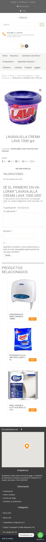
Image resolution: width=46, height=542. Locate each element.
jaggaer (37, 67)
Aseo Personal (27, 149)
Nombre (7, 231)
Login (24, 11)
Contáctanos (8, 491)
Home (4, 56)
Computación (7, 61)
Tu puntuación (9, 207)
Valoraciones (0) (23, 168)
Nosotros (14, 56)
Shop (12, 76)
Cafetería (6, 67)
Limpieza (18, 67)
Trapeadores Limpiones (12, 522)
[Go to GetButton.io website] (40, 539)
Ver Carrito (23, 2)
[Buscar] (42, 25)
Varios (5, 518)
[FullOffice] (23, 17)
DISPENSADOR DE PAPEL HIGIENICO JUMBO (16, 316)
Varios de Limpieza (25, 76)
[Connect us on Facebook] (22, 429)
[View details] (23, 293)
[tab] (23, 168)
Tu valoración (10, 211)
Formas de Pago (9, 498)
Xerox (5, 513)
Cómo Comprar (9, 495)
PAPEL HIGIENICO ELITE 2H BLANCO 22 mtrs (17, 407)
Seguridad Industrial (25, 61)
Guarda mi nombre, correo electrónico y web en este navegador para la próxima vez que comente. (21, 249)
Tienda (32, 2)
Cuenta (13, 2)
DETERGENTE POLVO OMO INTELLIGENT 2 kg (17, 357)
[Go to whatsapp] (40, 535)
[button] (27, 446)
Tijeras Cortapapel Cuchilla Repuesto (17, 527)
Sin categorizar (8, 532)
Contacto (28, 67)
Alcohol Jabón (16, 149)
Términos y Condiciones (12, 501)
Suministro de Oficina (31, 56)
